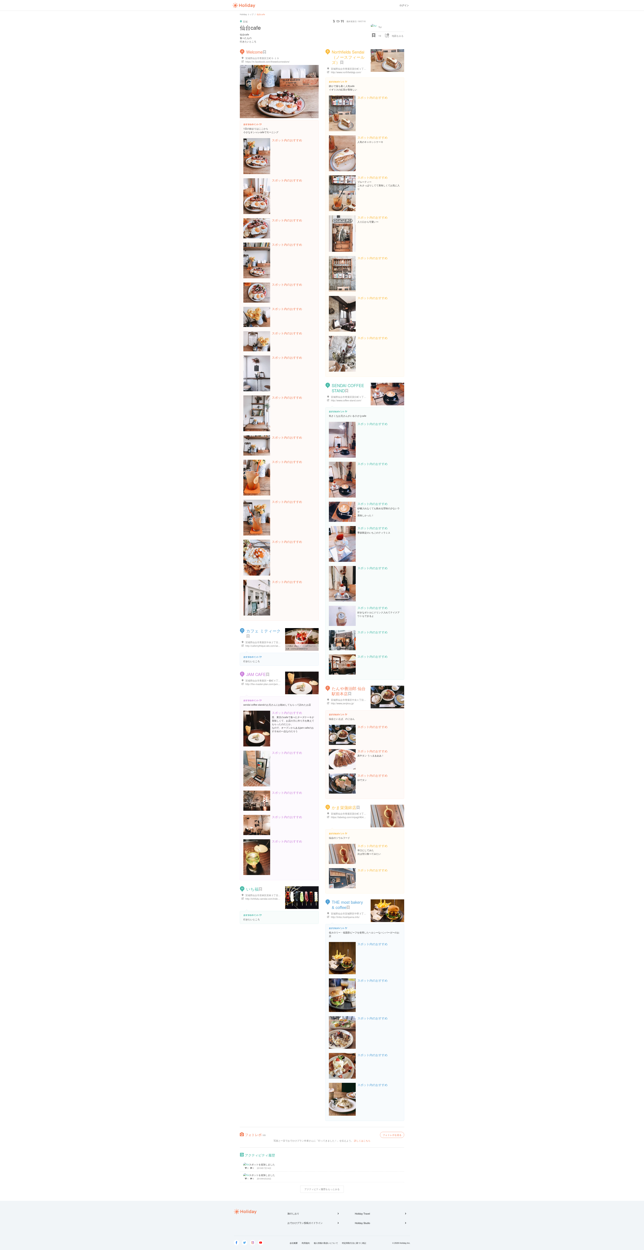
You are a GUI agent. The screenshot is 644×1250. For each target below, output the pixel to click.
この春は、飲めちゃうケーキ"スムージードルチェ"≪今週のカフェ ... (312, 646)
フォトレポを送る (392, 1135)
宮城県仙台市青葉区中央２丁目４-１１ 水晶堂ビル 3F (273, 642)
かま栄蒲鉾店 (344, 807)
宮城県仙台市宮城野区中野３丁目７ (349, 913)
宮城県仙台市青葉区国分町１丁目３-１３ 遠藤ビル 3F (359, 68)
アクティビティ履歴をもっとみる (322, 1189)
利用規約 (306, 1242)
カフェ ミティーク (263, 631)
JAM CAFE (256, 674)
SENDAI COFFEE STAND (348, 387)
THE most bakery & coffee (347, 904)
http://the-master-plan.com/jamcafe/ (264, 684)
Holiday (243, 5)
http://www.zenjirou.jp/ (342, 703)
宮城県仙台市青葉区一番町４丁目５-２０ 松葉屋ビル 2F (274, 680)
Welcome (254, 52)
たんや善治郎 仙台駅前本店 (349, 690)
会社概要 (294, 1242)
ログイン (404, 5)
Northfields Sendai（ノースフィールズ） (348, 57)
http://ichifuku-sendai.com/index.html (264, 898)
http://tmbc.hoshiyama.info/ (345, 917)
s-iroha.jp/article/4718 (299, 649)
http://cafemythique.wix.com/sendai (264, 645)
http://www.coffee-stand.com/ (346, 400)
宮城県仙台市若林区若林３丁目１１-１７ (266, 895)
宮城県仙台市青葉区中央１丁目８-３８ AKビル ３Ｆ (358, 699)
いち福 (252, 889)
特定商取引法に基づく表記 (354, 1242)
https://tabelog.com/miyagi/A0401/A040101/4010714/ (359, 817)
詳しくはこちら (362, 1140)
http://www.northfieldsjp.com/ (346, 72)
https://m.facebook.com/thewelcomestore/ (267, 61)
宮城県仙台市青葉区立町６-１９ (262, 58)
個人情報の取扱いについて (326, 1242)
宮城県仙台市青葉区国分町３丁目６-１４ (352, 813)
